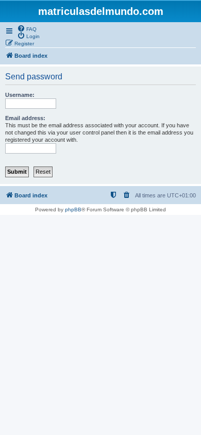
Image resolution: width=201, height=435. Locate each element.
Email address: (25, 118)
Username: (20, 95)
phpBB (73, 209)
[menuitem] (27, 28)
